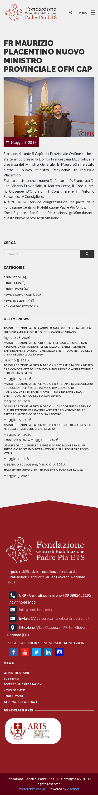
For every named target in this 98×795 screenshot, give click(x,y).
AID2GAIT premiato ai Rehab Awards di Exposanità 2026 (43, 470)
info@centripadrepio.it (37, 609)
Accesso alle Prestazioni (23, 684)
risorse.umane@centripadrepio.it (65, 618)
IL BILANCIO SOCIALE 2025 (21, 464)
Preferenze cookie (32, 789)
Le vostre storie (16, 672)
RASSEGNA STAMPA (17, 440)
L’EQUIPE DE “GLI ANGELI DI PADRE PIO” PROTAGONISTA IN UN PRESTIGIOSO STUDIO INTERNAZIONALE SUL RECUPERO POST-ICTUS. (46, 449)
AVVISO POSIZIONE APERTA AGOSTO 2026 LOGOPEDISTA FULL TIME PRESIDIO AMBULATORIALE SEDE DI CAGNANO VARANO (48, 330)
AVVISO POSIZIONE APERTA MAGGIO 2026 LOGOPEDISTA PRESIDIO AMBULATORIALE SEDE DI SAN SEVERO (47, 427)
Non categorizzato (18, 306)
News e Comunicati (18, 294)
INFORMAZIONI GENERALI (20, 702)
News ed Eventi (15, 300)
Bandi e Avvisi (13, 289)
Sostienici (11, 678)
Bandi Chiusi (13, 283)
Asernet (73, 789)
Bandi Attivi (12, 277)
